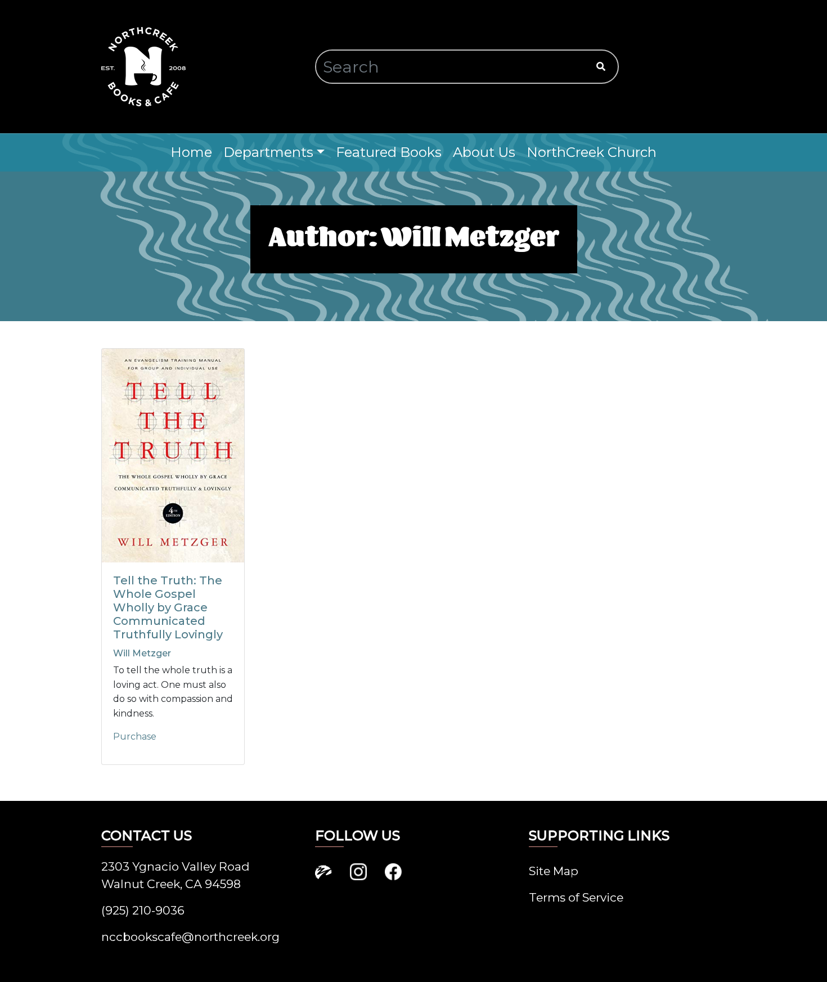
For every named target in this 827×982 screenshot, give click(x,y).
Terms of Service (576, 897)
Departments (268, 152)
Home (191, 152)
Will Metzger (142, 653)
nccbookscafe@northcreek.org (190, 937)
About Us (484, 152)
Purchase (134, 736)
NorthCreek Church (592, 152)
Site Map (553, 871)
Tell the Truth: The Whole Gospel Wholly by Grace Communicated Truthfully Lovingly (168, 607)
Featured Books (389, 152)
